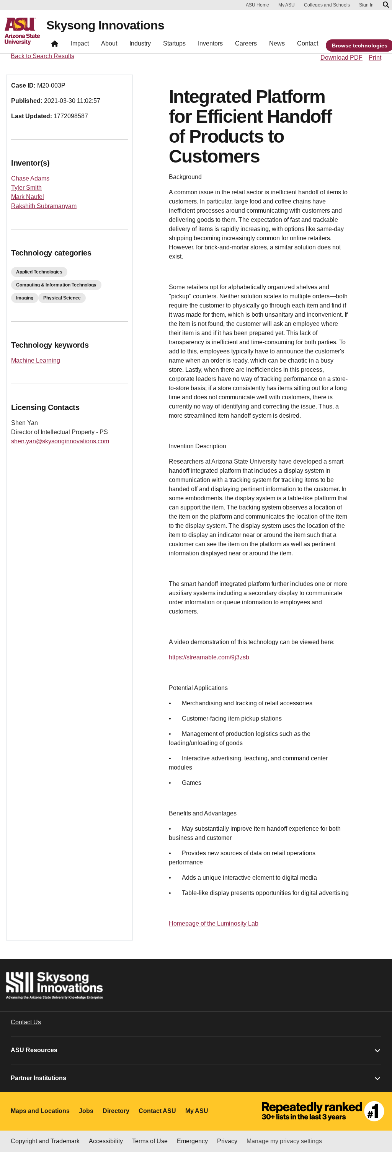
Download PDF (341, 57)
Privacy (227, 1141)
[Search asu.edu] (386, 5)
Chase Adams (30, 178)
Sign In (366, 5)
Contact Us (26, 1022)
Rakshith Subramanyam (44, 206)
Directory (116, 1111)
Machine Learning (35, 360)
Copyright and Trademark (45, 1141)
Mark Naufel (27, 197)
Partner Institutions (38, 1078)
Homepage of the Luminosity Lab (213, 923)
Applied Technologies (39, 272)
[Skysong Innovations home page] (54, 45)
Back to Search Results (42, 56)
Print (375, 57)
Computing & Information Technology (56, 285)
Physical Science (62, 298)
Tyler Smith (26, 187)
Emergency (192, 1141)
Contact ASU (157, 1111)
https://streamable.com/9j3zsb (209, 657)
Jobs (86, 1111)
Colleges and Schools (327, 5)
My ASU (286, 5)
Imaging (24, 298)
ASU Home (257, 5)
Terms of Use (150, 1141)
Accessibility (106, 1141)
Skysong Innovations (105, 25)
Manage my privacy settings (284, 1141)
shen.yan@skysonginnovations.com (60, 441)
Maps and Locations (40, 1111)
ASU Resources (34, 1050)
